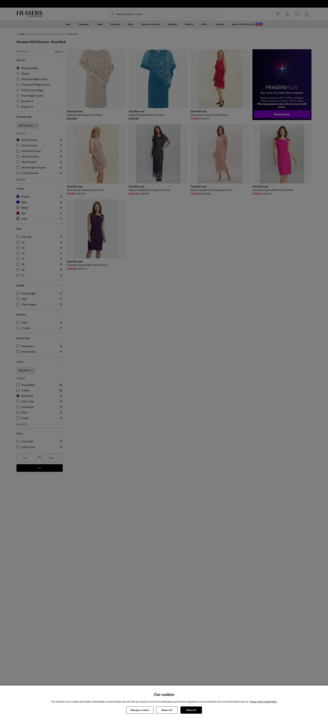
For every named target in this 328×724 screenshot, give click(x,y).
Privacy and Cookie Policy (263, 701)
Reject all (167, 709)
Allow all (191, 709)
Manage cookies (140, 709)
